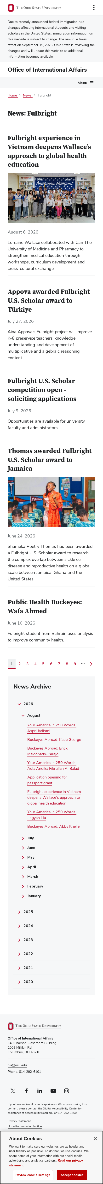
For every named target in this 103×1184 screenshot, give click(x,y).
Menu (82, 82)
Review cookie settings (33, 1175)
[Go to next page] (91, 664)
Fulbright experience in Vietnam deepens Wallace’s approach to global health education (54, 797)
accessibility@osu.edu (39, 1113)
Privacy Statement (19, 1121)
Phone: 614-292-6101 (24, 1071)
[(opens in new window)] (40, 1026)
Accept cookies (72, 1175)
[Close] (95, 1138)
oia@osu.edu (17, 1065)
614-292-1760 (67, 1113)
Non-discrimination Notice (25, 1126)
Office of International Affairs (47, 69)
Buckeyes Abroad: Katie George (54, 739)
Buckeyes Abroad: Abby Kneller (54, 826)
